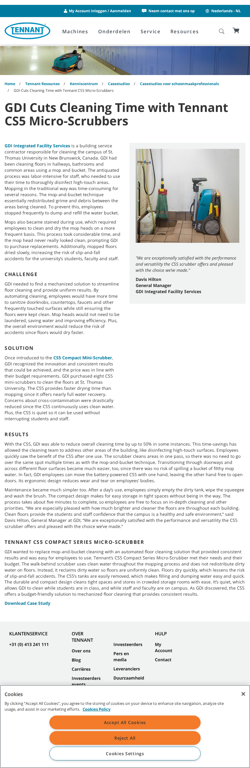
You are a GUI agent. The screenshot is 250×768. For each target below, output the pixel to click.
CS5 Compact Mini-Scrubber (82, 358)
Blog (76, 660)
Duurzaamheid (128, 678)
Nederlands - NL (226, 10)
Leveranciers (126, 669)
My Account (163, 647)
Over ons (81, 651)
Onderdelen (114, 31)
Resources (184, 31)
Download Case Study (27, 603)
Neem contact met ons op (171, 10)
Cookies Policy (96, 709)
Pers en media (121, 656)
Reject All (125, 738)
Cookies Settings (125, 753)
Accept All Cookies (125, 722)
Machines (75, 31)
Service (151, 31)
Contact (163, 659)
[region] (125, 726)
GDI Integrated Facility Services (37, 146)
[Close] (243, 694)
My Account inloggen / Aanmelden (100, 10)
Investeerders (127, 644)
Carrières (81, 669)
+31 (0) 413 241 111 (29, 644)
